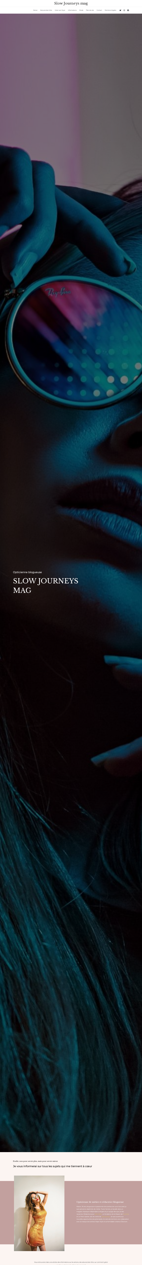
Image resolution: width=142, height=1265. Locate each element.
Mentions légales (110, 10)
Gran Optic (98, 1214)
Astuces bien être (46, 10)
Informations (72, 10)
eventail (126, 1214)
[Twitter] (120, 10)
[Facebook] (128, 10)
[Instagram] (124, 10)
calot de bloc (105, 1216)
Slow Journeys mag (71, 3)
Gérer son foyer (60, 10)
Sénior (35, 10)
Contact (99, 10)
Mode (81, 10)
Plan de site (90, 10)
